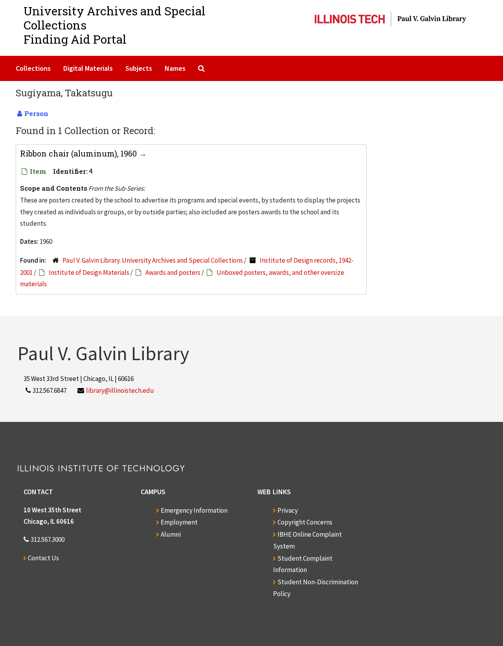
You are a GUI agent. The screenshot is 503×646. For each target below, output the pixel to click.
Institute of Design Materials (89, 272)
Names (175, 68)
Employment (179, 522)
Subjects (138, 68)
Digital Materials (88, 68)
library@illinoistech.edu (120, 390)
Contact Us (43, 558)
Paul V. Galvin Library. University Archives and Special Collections (152, 260)
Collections (33, 68)
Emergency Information (194, 510)
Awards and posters (172, 272)
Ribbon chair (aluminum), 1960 (79, 153)
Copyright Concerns (304, 522)
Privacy (287, 510)
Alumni (171, 534)
